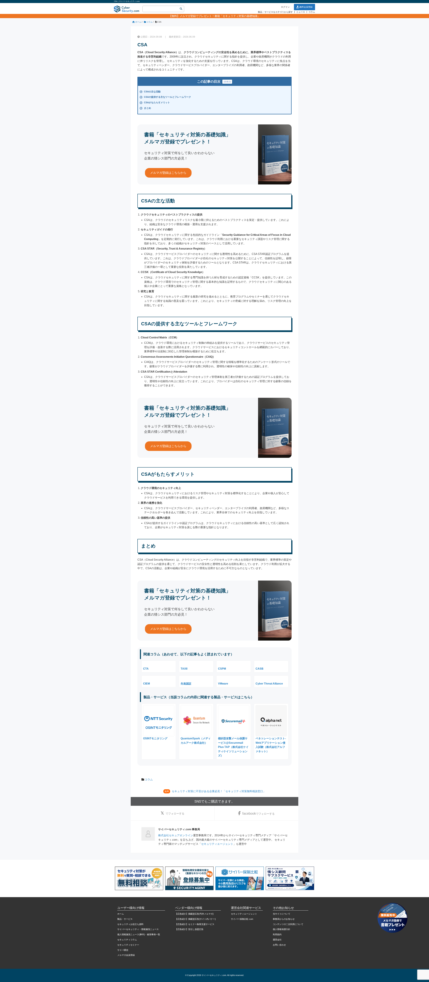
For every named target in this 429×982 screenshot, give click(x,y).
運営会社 (277, 939)
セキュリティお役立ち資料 (130, 924)
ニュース (300, 12)
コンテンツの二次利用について (288, 924)
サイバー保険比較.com (242, 919)
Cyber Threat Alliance (269, 683)
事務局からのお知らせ (284, 919)
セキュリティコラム (127, 939)
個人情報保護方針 (281, 929)
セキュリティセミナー (128, 945)
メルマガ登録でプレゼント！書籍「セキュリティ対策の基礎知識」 (220, 16)
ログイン (285, 7)
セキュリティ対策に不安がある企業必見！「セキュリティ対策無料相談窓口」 (219, 791)
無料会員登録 (306, 7)
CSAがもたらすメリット (155, 102)
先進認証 (186, 683)
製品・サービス (125, 919)
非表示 (227, 81)
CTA (146, 668)
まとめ (145, 108)
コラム (312, 12)
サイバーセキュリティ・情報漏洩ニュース (138, 929)
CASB (259, 668)
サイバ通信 (122, 950)
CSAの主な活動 (150, 91)
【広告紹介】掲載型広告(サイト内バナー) (195, 919)
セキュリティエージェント (217, 843)
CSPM (222, 668)
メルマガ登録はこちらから (168, 172)
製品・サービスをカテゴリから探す (275, 12)
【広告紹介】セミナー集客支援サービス (194, 924)
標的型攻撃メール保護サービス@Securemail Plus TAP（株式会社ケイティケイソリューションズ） (233, 747)
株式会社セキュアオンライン (175, 835)
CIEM (146, 683)
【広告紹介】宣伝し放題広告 (189, 929)
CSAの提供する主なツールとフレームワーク (165, 97)
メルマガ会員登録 (126, 955)
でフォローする (175, 813)
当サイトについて (281, 914)
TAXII (184, 668)
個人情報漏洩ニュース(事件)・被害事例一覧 (138, 934)
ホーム (120, 914)
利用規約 (277, 934)
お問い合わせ (279, 945)
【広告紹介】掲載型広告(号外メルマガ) (194, 914)
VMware (223, 683)
